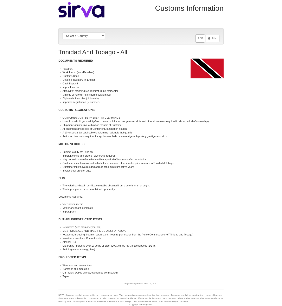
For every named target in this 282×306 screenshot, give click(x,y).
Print (214, 38)
